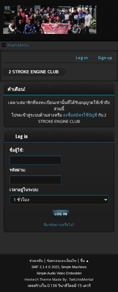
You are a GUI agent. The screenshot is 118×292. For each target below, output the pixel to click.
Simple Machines (74, 267)
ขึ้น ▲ (84, 260)
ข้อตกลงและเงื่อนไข (61, 260)
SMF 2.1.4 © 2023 (45, 267)
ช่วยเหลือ (36, 260)
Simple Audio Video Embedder (59, 273)
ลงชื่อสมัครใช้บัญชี (80, 115)
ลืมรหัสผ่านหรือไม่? (59, 224)
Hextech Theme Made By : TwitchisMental (59, 279)
